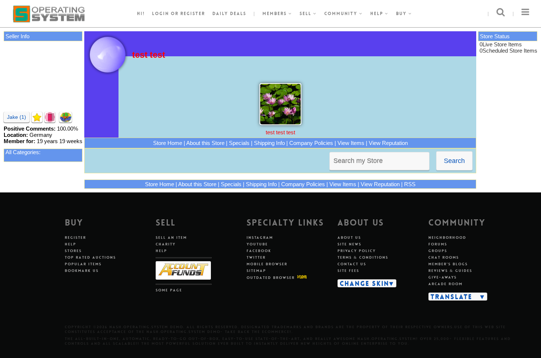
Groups (437, 250)
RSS (410, 184)
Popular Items (83, 264)
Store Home (167, 143)
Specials (239, 143)
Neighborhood (447, 237)
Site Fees (348, 270)
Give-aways (442, 277)
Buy (402, 14)
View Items (350, 143)
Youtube (257, 244)
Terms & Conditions (362, 257)
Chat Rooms (443, 257)
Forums (437, 244)
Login (160, 14)
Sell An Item (171, 237)
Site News (349, 244)
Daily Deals (229, 14)
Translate (451, 297)
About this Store (205, 143)
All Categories (22, 152)
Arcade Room (445, 283)
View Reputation (388, 143)
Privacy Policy (356, 250)
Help (377, 14)
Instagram (260, 237)
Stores (73, 250)
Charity (166, 244)
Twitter (256, 257)
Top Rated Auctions (90, 257)
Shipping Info (269, 143)
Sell (306, 14)
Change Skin (364, 283)
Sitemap (256, 270)
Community (341, 14)
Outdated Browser (271, 277)
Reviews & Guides (450, 270)
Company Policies (311, 143)
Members (275, 14)
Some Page (169, 290)
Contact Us (351, 264)
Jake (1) (16, 117)
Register (75, 237)
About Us (349, 237)
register (192, 14)
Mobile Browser (267, 264)
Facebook (259, 250)
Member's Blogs (448, 264)
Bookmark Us (82, 270)
